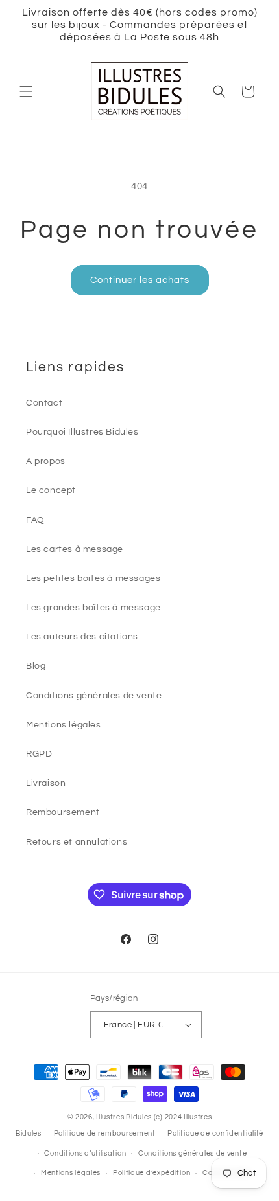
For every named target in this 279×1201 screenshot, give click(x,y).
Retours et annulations (76, 842)
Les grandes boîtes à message (93, 607)
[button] (26, 91)
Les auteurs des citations (82, 636)
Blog (35, 665)
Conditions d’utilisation (85, 1153)
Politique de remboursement (105, 1133)
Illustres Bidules (124, 1117)
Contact (44, 402)
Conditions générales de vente (94, 695)
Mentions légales (63, 724)
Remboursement (63, 812)
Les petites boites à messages (93, 578)
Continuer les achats (139, 280)
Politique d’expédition (151, 1172)
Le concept (51, 490)
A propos (46, 461)
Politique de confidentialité (215, 1133)
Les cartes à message (74, 549)
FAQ (35, 520)
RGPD (39, 754)
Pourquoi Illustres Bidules (82, 432)
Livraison (46, 783)
